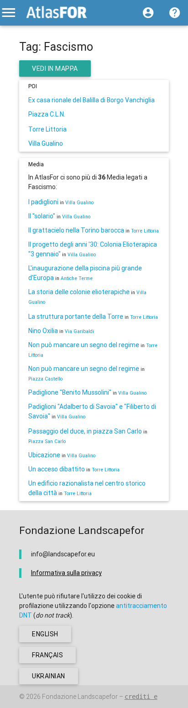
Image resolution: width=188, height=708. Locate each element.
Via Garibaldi (79, 331)
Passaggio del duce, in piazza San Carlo (85, 431)
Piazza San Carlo (47, 441)
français (47, 655)
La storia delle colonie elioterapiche (79, 292)
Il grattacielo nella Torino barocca (76, 230)
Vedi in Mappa (55, 68)
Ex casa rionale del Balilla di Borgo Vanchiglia (91, 100)
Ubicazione (44, 455)
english (45, 634)
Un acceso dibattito (56, 469)
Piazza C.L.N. (46, 114)
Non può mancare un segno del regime (83, 345)
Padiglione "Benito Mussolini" (69, 392)
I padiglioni (43, 202)
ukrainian (48, 676)
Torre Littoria (47, 129)
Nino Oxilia (43, 331)
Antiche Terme (77, 278)
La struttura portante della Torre (75, 316)
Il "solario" (41, 216)
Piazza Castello (45, 378)
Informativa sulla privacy (66, 573)
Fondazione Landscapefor (80, 696)
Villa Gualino (45, 143)
